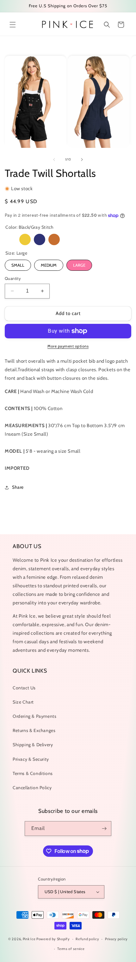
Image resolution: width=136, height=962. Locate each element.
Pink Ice (29, 939)
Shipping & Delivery (33, 744)
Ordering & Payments (34, 716)
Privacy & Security (31, 759)
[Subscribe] (104, 828)
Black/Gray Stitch (10, 239)
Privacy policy (116, 939)
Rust (54, 239)
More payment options (68, 346)
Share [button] (18, 487)
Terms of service (70, 949)
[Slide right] (82, 159)
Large (79, 265)
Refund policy (87, 939)
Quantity (13, 278)
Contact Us (24, 688)
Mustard (25, 239)
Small (17, 265)
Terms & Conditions (33, 773)
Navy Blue (39, 239)
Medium (49, 265)
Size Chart (23, 702)
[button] (13, 25)
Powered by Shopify (53, 939)
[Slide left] (54, 159)
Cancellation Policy (32, 787)
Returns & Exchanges (34, 730)
